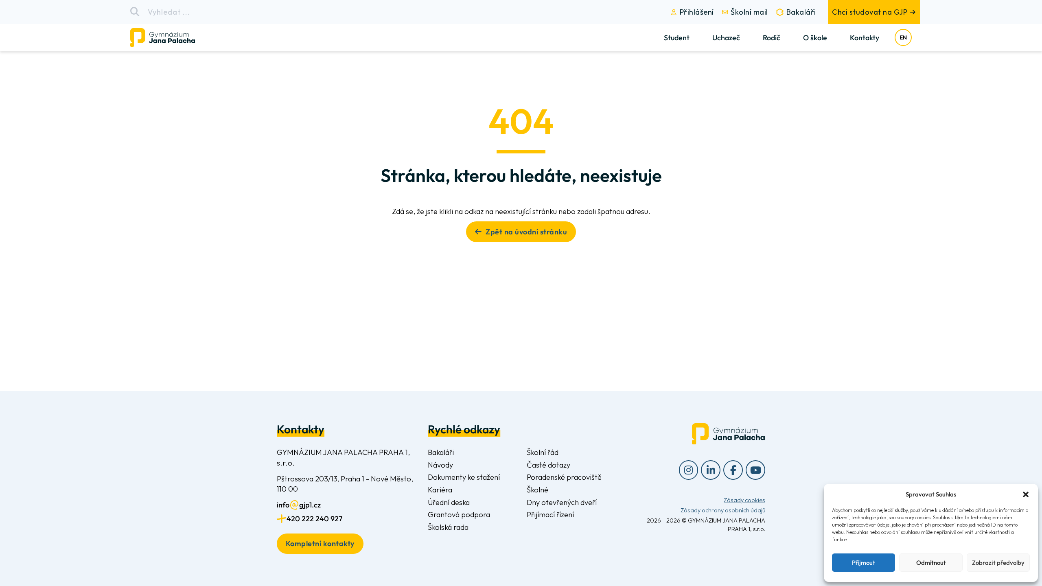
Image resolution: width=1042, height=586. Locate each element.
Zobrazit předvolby (998, 562)
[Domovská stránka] (169, 37)
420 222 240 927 (314, 518)
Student (677, 37)
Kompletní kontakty (320, 543)
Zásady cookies (744, 500)
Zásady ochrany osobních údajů (723, 510)
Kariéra (440, 489)
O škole (815, 37)
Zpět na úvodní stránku (526, 231)
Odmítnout (931, 562)
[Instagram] (689, 470)
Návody (440, 465)
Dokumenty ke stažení (464, 477)
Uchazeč (726, 37)
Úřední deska (449, 502)
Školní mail (749, 12)
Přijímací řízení (550, 514)
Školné (537, 489)
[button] (1026, 494)
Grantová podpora (459, 514)
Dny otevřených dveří (562, 502)
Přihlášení (697, 12)
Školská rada (448, 527)
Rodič (771, 37)
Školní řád (542, 452)
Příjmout (863, 562)
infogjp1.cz (299, 504)
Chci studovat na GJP (869, 12)
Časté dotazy (548, 465)
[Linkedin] (711, 470)
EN (903, 37)
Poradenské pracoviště (564, 477)
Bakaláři (801, 12)
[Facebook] (733, 470)
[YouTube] (755, 470)
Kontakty (864, 37)
